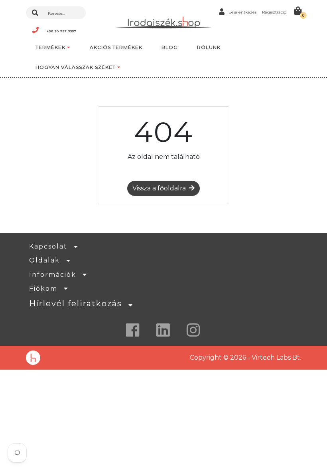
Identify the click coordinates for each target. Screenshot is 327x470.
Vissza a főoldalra (159, 188)
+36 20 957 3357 (62, 31)
